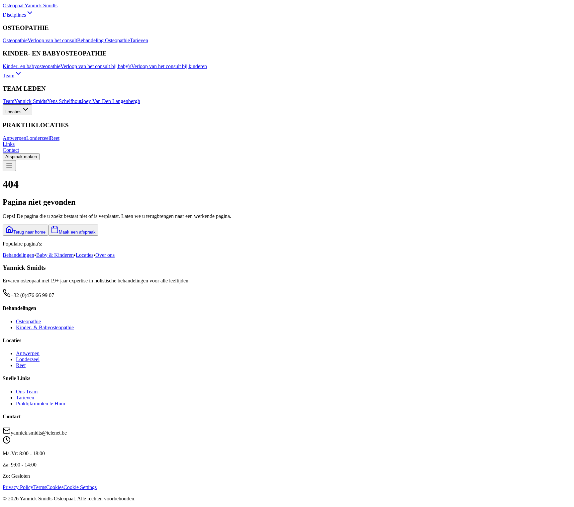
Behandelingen (18, 255)
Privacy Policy (18, 487)
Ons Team (27, 391)
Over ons (105, 255)
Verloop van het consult (52, 40)
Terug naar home (29, 232)
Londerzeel (38, 138)
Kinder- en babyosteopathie (31, 66)
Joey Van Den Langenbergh (110, 101)
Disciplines (14, 15)
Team (8, 75)
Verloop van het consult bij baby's (95, 66)
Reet (54, 138)
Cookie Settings (80, 487)
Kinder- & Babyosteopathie (45, 327)
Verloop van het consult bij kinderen (169, 66)
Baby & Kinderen (55, 255)
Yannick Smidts (30, 101)
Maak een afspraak (77, 232)
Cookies (54, 487)
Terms (39, 487)
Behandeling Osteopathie (103, 40)
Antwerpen (14, 138)
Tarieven (139, 40)
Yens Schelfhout (64, 101)
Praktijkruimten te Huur (40, 403)
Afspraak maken (21, 156)
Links (9, 144)
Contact (11, 150)
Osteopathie (15, 40)
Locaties (13, 111)
